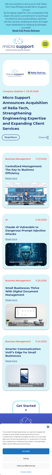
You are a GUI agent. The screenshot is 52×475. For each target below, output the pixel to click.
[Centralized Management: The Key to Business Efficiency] (26, 193)
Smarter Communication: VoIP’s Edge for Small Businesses (23, 352)
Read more (11, 178)
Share (42, 137)
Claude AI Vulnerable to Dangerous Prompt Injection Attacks (25, 231)
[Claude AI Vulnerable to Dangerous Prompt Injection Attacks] (26, 254)
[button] (48, 427)
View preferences (26, 465)
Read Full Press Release (26, 30)
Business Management (18, 159)
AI (6, 220)
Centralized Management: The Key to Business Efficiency (23, 170)
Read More (11, 137)
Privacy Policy (26, 472)
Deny (26, 458)
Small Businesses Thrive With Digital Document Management (22, 291)
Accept (26, 451)
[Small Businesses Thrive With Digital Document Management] (26, 315)
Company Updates (13, 91)
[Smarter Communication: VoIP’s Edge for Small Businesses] (26, 376)
